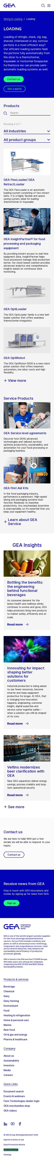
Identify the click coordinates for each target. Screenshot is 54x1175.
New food (9, 1029)
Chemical (9, 991)
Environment (11, 1005)
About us (9, 1055)
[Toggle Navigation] (48, 5)
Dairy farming (11, 1000)
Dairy (6, 996)
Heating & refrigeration (17, 1015)
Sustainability (11, 1060)
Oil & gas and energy (15, 1034)
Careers (8, 1074)
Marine (7, 1024)
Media (7, 1070)
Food (6, 1010)
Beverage (9, 986)
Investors (9, 1065)
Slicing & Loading (13, 18)
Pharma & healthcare (15, 1039)
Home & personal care (16, 1020)
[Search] (43, 5)
